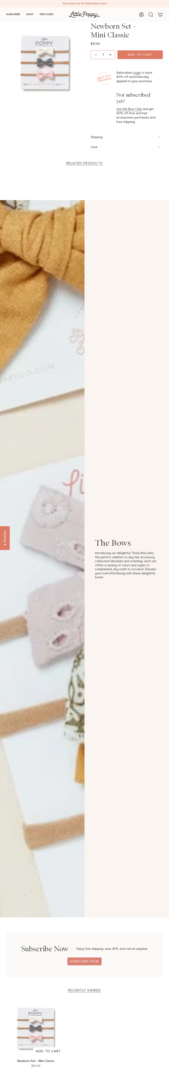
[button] (5, 538)
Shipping (97, 137)
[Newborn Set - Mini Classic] (36, 1027)
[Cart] (160, 14)
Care (94, 147)
